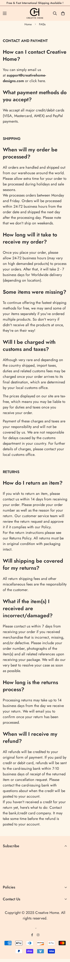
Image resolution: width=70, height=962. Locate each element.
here (41, 81)
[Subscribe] (63, 875)
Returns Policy (20, 538)
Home (28, 24)
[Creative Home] (35, 13)
